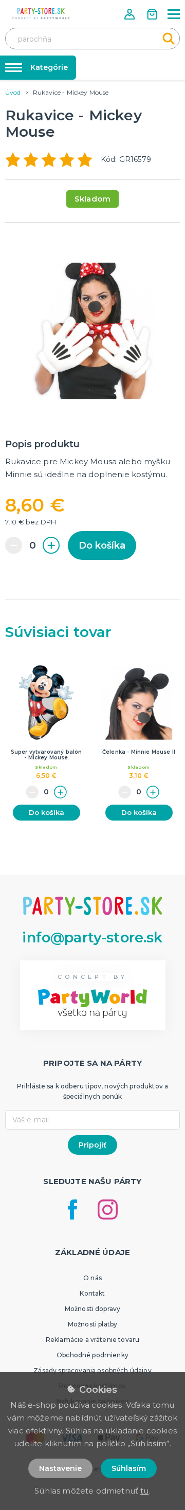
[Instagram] (108, 1209)
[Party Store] (41, 13)
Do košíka (102, 545)
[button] (130, 14)
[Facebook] (72, 1209)
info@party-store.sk (92, 937)
